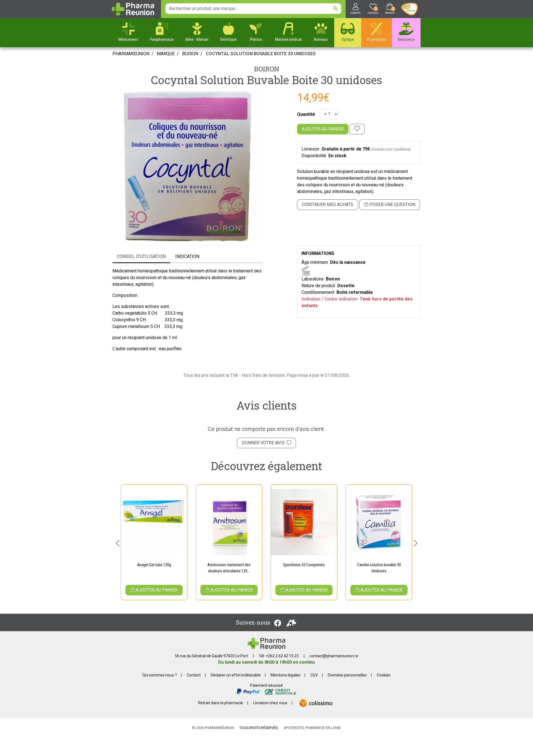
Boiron (266, 68)
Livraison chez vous (270, 703)
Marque (166, 53)
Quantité (306, 114)
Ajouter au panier (323, 129)
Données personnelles (347, 675)
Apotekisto (312, 728)
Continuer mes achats (327, 204)
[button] (117, 543)
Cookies (384, 675)
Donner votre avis (264, 442)
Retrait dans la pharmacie (220, 703)
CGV (314, 675)
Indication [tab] (187, 256)
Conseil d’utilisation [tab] (141, 256)
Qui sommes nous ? (159, 675)
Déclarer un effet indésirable (236, 675)
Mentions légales (285, 675)
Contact (194, 675)
